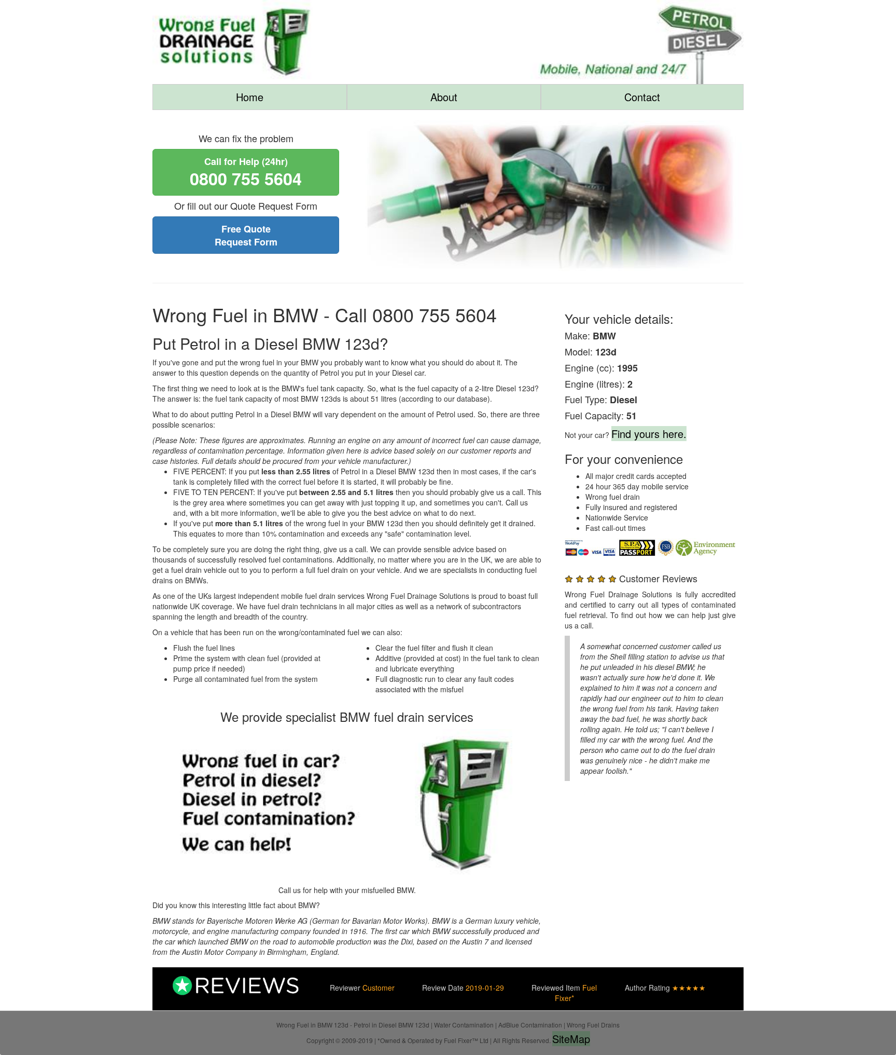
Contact (642, 96)
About (443, 96)
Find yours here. (649, 433)
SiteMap (571, 1038)
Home (249, 96)
